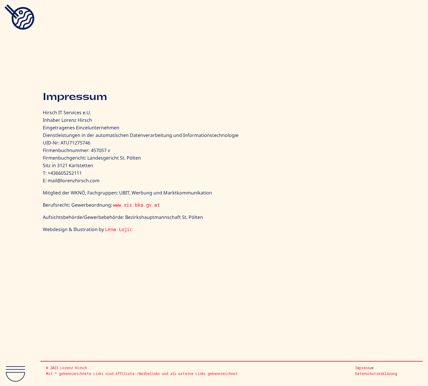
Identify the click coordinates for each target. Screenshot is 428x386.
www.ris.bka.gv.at (136, 205)
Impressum (364, 367)
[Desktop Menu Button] (20, 371)
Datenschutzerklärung (376, 373)
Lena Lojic (118, 229)
